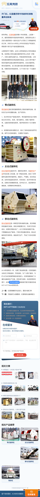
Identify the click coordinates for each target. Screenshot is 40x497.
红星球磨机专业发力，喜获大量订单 (20, 291)
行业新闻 (15, 8)
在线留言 (31, 494)
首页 (3, 8)
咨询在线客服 (14, 282)
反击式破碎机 (6, 171)
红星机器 (12, 35)
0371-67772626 (10, 307)
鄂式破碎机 (5, 109)
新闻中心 (8, 8)
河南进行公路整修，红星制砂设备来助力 (21, 294)
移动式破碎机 (6, 223)
